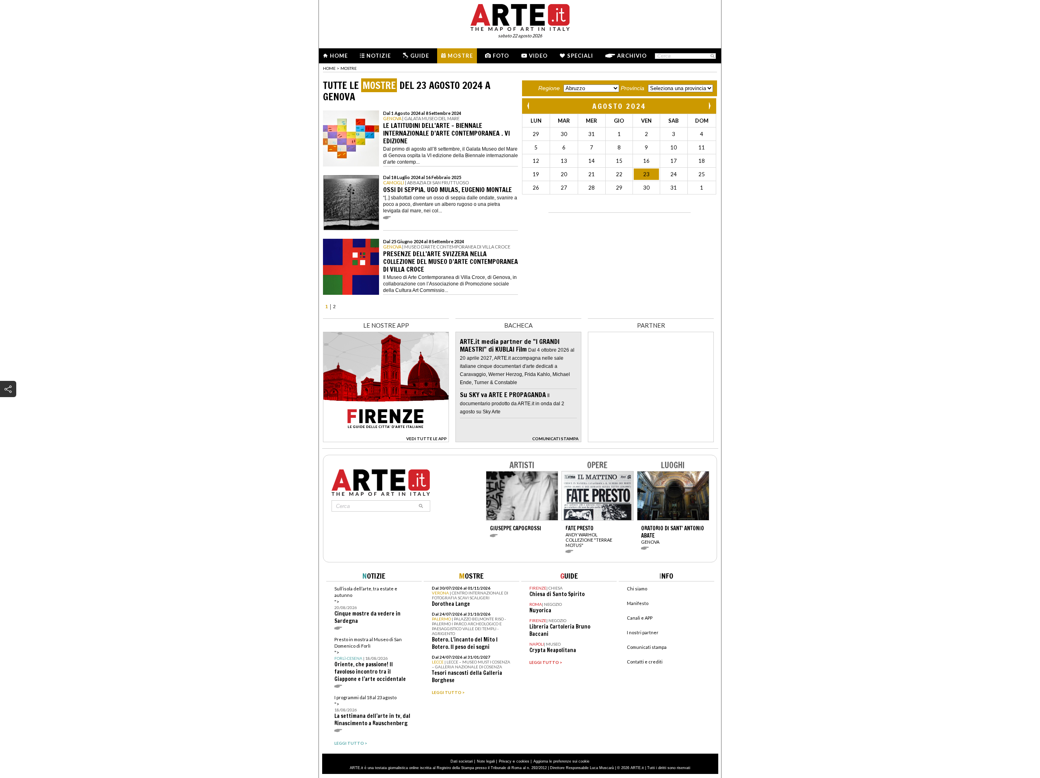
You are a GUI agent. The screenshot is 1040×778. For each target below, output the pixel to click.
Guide (419, 55)
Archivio (632, 55)
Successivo (709, 105)
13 (564, 161)
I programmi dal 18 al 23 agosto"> (372, 711)
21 (591, 174)
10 (673, 147)
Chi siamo (637, 588)
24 (673, 174)
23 (646, 174)
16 (646, 161)
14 (591, 161)
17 (673, 161)
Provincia (632, 88)
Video (538, 55)
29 (536, 134)
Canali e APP (639, 617)
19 (536, 174)
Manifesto (637, 603)
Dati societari (462, 761)
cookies (522, 761)
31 (591, 134)
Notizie (378, 55)
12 (536, 161)
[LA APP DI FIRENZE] (385, 440)
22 (619, 174)
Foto (501, 55)
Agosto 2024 (619, 106)
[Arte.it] (520, 16)
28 (591, 187)
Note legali (486, 761)
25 (701, 174)
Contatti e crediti (645, 661)
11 (701, 147)
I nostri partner (643, 632)
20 (564, 174)
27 (564, 187)
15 (619, 161)
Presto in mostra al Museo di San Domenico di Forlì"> (370, 660)
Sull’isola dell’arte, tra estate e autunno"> (367, 605)
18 (701, 161)
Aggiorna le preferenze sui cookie (561, 761)
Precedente (529, 105)
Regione (549, 88)
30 (564, 134)
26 (536, 187)
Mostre (460, 55)
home (329, 68)
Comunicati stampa (647, 647)
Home (339, 55)
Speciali (580, 55)
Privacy (505, 761)
